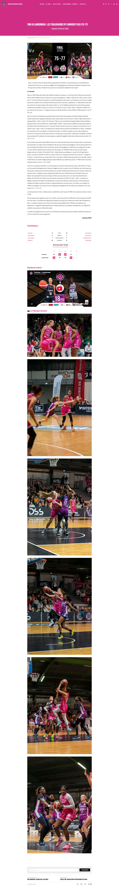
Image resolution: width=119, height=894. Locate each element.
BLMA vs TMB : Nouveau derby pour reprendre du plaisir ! (73, 879)
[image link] (4, 4)
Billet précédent (32, 877)
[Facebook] (77, 884)
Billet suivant (63, 877)
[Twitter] (81, 884)
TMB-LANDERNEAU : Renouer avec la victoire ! (37, 879)
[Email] (89, 884)
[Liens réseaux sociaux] (108, 4)
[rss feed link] (91, 884)
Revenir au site (32, 884)
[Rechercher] (103, 4)
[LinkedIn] (85, 884)
